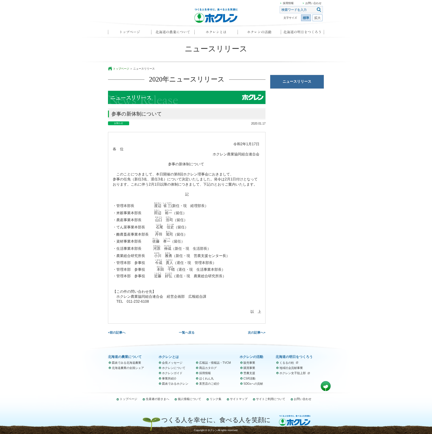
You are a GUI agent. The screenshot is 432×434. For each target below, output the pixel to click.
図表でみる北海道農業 (126, 362)
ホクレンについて (173, 368)
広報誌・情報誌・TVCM (215, 362)
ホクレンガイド (172, 373)
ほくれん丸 (206, 378)
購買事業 (249, 368)
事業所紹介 (169, 378)
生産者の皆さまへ (157, 399)
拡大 (317, 18)
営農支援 (249, 373)
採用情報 (288, 3)
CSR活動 (249, 378)
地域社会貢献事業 (291, 368)
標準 (306, 18)
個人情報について (189, 399)
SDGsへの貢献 (253, 383)
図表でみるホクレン (175, 383)
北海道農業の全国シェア (128, 368)
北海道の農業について (172, 33)
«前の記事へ (117, 332)
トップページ (129, 33)
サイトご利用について (270, 399)
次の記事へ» (257, 332)
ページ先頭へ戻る (326, 386)
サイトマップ (239, 399)
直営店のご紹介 (209, 383)
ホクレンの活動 (259, 33)
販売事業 (249, 362)
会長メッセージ (172, 362)
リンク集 (215, 399)
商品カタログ (208, 368)
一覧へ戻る (187, 332)
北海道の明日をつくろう (302, 33)
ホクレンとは (216, 33)
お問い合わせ (313, 3)
